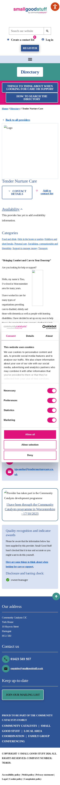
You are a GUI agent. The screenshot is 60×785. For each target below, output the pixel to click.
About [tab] (49, 336)
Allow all (30, 434)
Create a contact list (22, 38)
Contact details (18, 193)
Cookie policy (15, 779)
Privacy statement (44, 774)
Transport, (43, 248)
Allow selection (30, 444)
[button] (56, 596)
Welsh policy (28, 774)
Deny (30, 455)
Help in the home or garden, (31, 239)
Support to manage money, (25, 248)
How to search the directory (31, 98)
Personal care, (21, 243)
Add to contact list (47, 192)
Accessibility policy (11, 774)
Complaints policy (32, 779)
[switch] (51, 400)
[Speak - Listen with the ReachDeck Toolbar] (55, 6)
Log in (49, 39)
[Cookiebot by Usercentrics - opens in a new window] (42, 327)
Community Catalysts (19, 725)
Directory (15, 108)
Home (5, 108)
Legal (5, 779)
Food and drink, (9, 239)
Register (30, 48)
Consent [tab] (11, 336)
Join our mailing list (23, 694)
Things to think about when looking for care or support (30, 88)
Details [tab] (30, 336)
